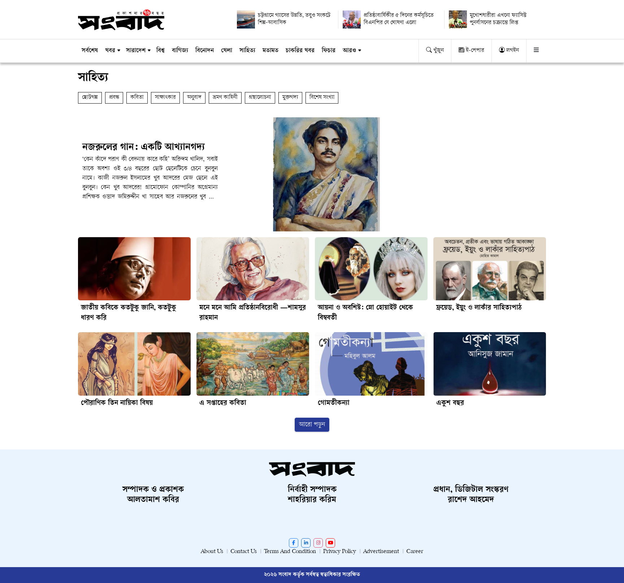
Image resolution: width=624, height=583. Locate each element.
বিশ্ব (160, 51)
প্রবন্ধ (114, 98)
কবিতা (137, 98)
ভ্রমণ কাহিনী (225, 98)
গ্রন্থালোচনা (260, 98)
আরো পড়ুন (312, 424)
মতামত (270, 51)
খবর (110, 51)
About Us (212, 552)
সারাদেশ (136, 51)
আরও (349, 51)
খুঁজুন (438, 51)
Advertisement (381, 552)
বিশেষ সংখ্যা (321, 98)
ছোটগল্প (90, 98)
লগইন (512, 51)
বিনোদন (204, 51)
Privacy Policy (339, 552)
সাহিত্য (247, 51)
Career (414, 552)
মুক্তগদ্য (290, 98)
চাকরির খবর (300, 51)
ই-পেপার (474, 51)
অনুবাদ (194, 98)
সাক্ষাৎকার (165, 98)
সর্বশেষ (90, 51)
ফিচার (328, 51)
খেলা (226, 51)
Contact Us (243, 552)
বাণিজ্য (180, 51)
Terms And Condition (290, 552)
